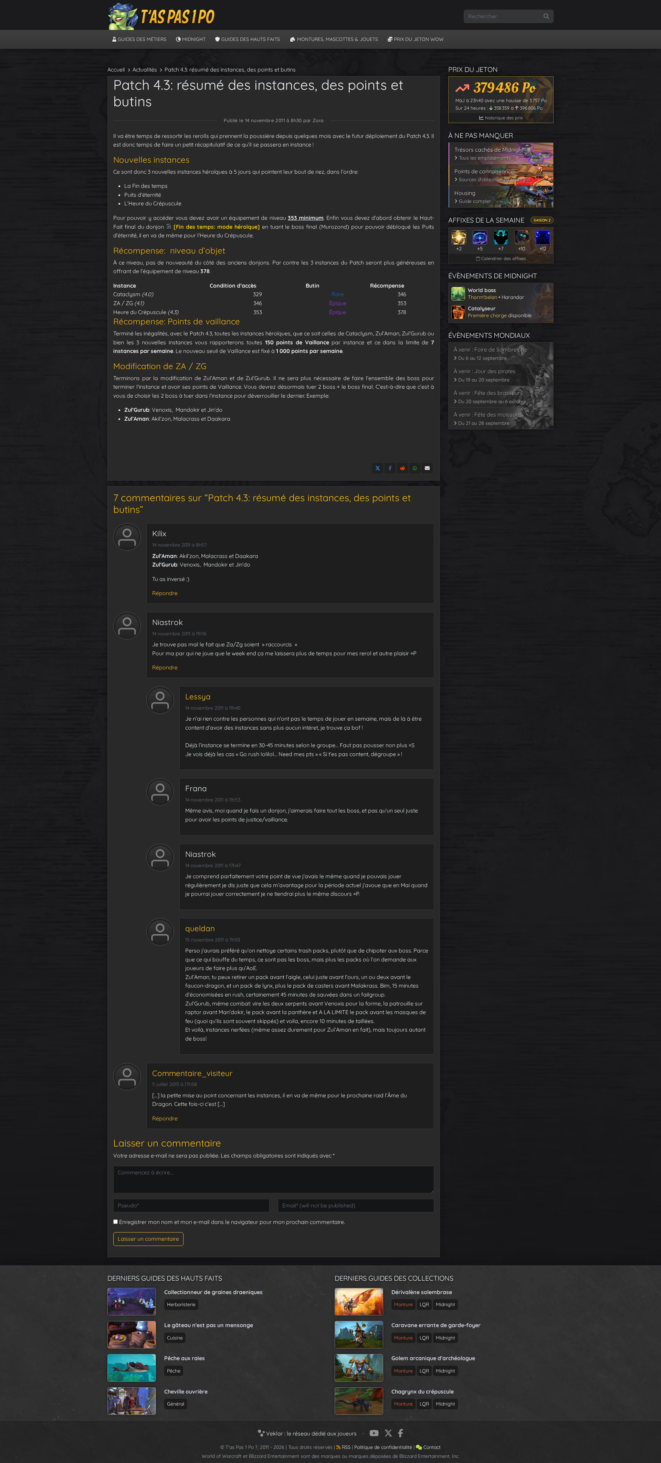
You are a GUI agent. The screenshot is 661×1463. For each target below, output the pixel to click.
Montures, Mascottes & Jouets (337, 39)
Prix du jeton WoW (418, 39)
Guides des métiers (141, 39)
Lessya (198, 696)
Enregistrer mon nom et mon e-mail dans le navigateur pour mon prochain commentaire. (232, 1221)
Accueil (116, 69)
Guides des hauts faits (250, 39)
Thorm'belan (482, 297)
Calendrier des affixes (503, 258)
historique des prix (503, 117)
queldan (200, 928)
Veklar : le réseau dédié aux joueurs (311, 1433)
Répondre (165, 593)
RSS (345, 1447)
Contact (431, 1447)
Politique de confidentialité (383, 1447)
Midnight (193, 39)
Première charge (487, 315)
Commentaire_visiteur (192, 1073)
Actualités (145, 69)
